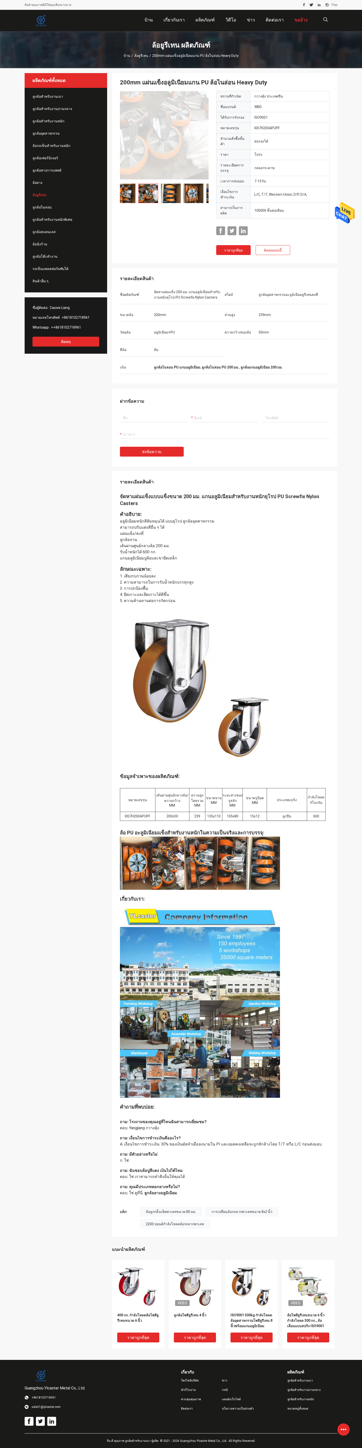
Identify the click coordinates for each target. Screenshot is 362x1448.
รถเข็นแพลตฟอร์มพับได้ (50, 269)
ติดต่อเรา (187, 1408)
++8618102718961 (66, 327)
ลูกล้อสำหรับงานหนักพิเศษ (52, 220)
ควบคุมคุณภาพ (191, 1399)
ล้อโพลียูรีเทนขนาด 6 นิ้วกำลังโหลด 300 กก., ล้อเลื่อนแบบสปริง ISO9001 (306, 1320)
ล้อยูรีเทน (141, 56)
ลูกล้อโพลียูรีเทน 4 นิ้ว (190, 1315)
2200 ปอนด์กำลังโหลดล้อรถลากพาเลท (175, 1224)
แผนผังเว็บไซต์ (231, 1399)
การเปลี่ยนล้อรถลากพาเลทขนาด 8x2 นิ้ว (242, 1212)
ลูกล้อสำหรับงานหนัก (48, 121)
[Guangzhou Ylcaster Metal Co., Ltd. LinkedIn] (319, 5)
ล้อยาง (37, 183)
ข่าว (224, 1380)
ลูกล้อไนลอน (42, 207)
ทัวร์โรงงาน (188, 1390)
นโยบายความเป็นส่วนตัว (238, 1408)
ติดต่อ (66, 341)
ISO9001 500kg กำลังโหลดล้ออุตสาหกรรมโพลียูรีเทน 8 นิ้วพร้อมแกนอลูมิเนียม (251, 1320)
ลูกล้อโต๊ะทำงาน (45, 256)
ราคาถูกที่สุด (233, 250)
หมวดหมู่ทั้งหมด (297, 1408)
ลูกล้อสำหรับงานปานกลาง (52, 109)
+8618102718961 (76, 317)
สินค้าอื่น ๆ (41, 281)
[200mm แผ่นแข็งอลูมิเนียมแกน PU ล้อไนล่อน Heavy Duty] (164, 135)
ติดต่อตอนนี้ (273, 250)
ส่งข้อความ (152, 451)
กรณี (225, 1390)
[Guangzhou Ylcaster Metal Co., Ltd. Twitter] (311, 5)
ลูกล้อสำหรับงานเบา (48, 96)
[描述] (325, 19)
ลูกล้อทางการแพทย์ (47, 170)
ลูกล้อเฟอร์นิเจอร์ (45, 158)
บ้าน (127, 56)
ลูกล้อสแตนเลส (44, 232)
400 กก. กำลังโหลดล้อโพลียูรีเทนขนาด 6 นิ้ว (138, 1317)
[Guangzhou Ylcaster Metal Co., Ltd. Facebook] (304, 5)
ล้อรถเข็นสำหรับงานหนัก (51, 146)
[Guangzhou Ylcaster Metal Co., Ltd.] (40, 21)
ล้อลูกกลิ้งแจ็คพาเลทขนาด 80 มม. (171, 1212)
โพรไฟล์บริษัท (190, 1380)
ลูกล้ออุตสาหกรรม (46, 133)
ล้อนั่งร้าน (40, 244)
